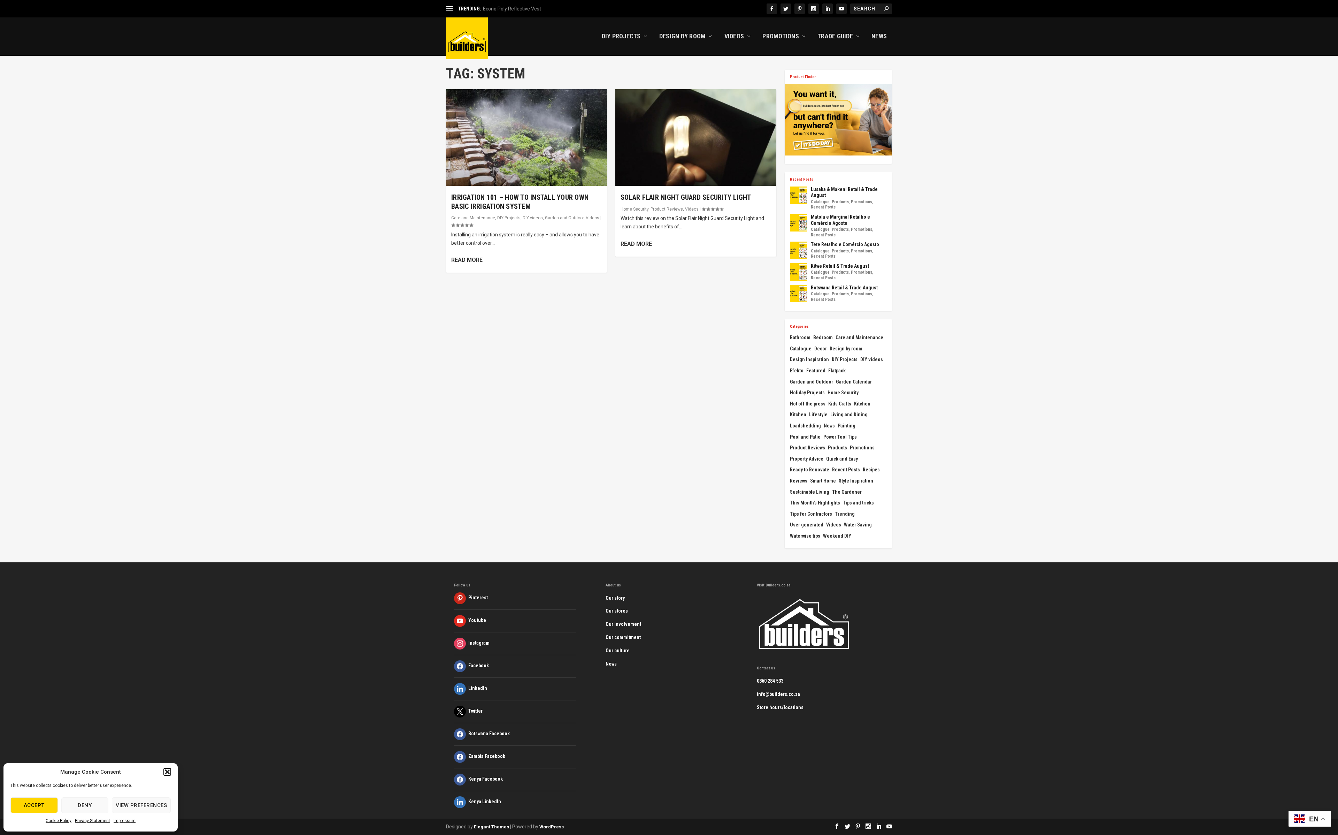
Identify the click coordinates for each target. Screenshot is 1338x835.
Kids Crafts (839, 404)
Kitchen (862, 404)
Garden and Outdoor (564, 217)
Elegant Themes (491, 826)
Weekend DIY (837, 536)
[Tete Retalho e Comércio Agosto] (798, 250)
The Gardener (847, 492)
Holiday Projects (807, 392)
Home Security (634, 209)
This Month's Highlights (815, 503)
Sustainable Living (809, 492)
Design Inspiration (809, 359)
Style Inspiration (856, 481)
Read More (467, 260)
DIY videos (533, 217)
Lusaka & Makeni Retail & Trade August (844, 192)
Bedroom (823, 337)
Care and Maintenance (473, 217)
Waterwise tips (805, 536)
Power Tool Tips (840, 437)
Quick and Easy (842, 459)
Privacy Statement (92, 820)
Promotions (780, 36)
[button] (167, 771)
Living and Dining (849, 414)
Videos (734, 36)
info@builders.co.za (778, 694)
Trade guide (835, 36)
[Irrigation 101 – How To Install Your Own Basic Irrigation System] (526, 137)
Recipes (871, 469)
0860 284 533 (770, 681)
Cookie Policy (58, 820)
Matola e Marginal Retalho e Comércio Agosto (840, 220)
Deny (85, 805)
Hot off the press (807, 404)
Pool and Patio (805, 437)
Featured (815, 370)
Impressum (125, 820)
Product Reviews (667, 209)
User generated (806, 524)
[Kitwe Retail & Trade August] (798, 272)
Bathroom (800, 337)
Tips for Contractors (811, 514)
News (879, 36)
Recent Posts (823, 207)
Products (840, 201)
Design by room (846, 348)
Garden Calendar (854, 382)
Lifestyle (818, 414)
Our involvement (623, 624)
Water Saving (858, 524)
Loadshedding (805, 425)
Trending (845, 514)
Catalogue (820, 201)
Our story (615, 598)
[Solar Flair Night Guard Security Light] (695, 137)
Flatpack (837, 370)
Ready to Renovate (809, 469)
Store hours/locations (780, 707)
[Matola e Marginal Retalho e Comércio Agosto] (798, 222)
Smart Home (823, 481)
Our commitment (623, 637)
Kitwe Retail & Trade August (840, 266)
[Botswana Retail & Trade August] (798, 293)
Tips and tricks (858, 503)
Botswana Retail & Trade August (844, 287)
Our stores (617, 611)
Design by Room (682, 36)
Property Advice (806, 459)
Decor (820, 348)
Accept (34, 805)
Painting (846, 425)
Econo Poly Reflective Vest (512, 9)
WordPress (551, 826)
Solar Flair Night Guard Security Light (686, 197)
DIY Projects (621, 36)
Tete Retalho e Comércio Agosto (845, 244)
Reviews (798, 481)
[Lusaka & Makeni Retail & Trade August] (798, 195)
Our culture (618, 650)
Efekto (796, 370)
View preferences (141, 805)
